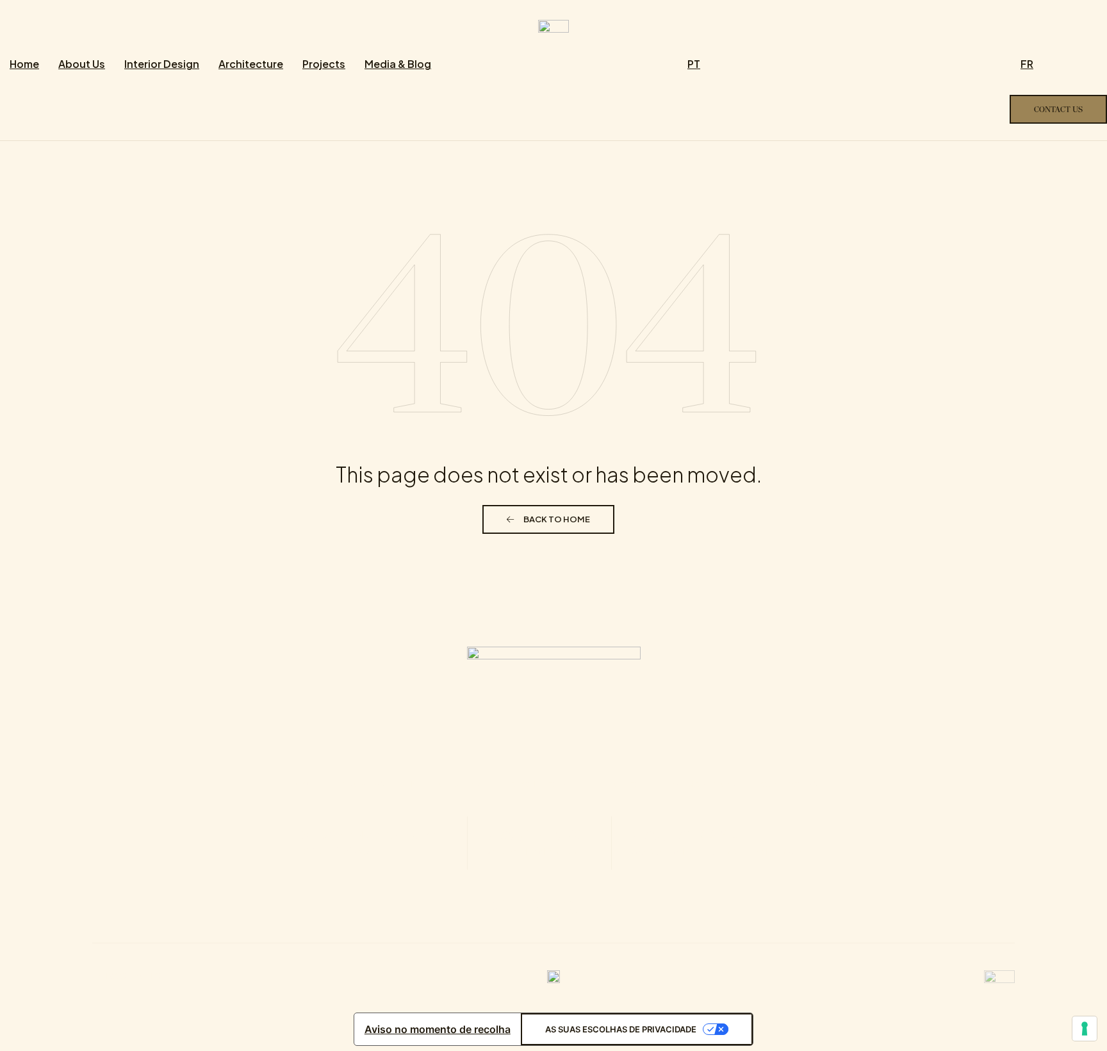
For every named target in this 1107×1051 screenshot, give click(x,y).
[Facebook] (501, 906)
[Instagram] (536, 906)
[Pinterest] (571, 906)
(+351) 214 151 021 (539, 841)
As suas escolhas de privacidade (620, 1029)
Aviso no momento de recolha (438, 1029)
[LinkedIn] (607, 906)
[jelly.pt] (999, 975)
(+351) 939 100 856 (721, 841)
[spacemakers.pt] (553, 25)
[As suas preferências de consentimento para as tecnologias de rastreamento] (1084, 1028)
